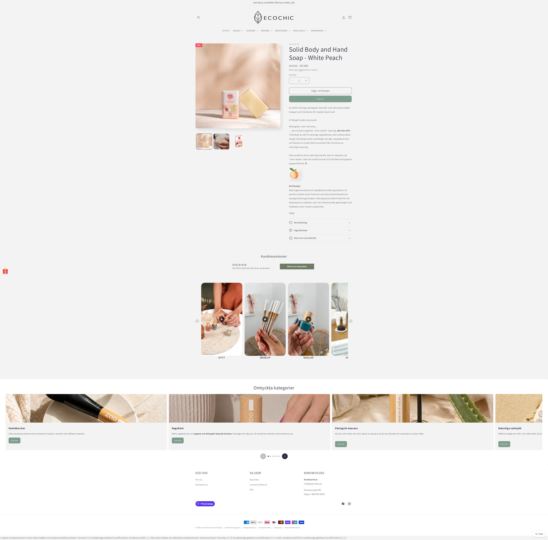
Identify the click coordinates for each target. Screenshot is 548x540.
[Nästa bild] (285, 456)
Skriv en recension (297, 266)
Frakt (301, 70)
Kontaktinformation (292, 528)
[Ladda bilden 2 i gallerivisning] (221, 141)
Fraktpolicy (278, 528)
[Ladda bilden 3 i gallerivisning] (239, 141)
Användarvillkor (265, 528)
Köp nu (320, 99)
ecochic (204, 528)
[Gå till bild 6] (279, 456)
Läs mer (14, 440)
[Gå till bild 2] (270, 456)
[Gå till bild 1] (268, 456)
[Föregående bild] (263, 456)
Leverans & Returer (258, 484)
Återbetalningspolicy (233, 528)
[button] (199, 17)
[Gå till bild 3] (272, 456)
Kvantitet (292, 75)
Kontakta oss (202, 484)
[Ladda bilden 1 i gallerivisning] (204, 141)
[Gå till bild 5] (277, 456)
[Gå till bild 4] (275, 456)
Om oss (199, 479)
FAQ (251, 489)
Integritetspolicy (249, 528)
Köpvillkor (254, 479)
